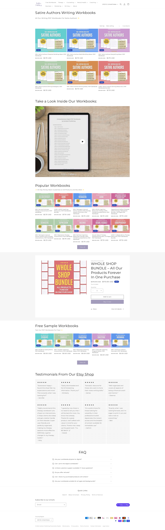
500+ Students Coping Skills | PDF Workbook (44, 350)
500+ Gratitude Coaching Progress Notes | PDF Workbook (99, 351)
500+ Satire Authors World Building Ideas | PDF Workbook (81, 55)
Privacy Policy (85, 495)
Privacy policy (75, 526)
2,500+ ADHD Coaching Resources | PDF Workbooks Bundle (62, 211)
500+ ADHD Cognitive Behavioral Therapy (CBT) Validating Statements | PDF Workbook (100, 211)
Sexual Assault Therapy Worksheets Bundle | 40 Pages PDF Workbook (101, 236)
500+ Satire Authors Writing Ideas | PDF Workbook (82, 86)
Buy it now (107, 302)
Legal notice (106, 526)
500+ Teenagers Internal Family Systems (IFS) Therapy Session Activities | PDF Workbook (82, 211)
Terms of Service (97, 495)
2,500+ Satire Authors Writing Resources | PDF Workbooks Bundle (112, 87)
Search (64, 495)
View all (82, 247)
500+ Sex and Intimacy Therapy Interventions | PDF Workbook (43, 211)
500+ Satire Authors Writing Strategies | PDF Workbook (48, 87)
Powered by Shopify (55, 526)
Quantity (93, 287)
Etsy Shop (85, 374)
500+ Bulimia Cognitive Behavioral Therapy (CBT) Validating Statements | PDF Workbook (81, 237)
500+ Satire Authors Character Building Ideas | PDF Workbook (50, 55)
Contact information (95, 526)
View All (82, 362)
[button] (61, 2)
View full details (116, 309)
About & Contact (73, 495)
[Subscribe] (64, 505)
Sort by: (102, 26)
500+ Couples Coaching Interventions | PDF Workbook (63, 350)
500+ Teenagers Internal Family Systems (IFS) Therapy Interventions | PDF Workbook (44, 236)
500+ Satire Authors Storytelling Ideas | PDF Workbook (111, 55)
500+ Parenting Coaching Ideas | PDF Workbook (81, 350)
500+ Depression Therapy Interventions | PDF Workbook (63, 235)
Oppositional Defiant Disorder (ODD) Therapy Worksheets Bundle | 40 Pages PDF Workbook (120, 211)
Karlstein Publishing (44, 526)
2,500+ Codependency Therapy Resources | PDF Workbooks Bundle (120, 236)
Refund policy (66, 526)
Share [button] (95, 309)
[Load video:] (82, 141)
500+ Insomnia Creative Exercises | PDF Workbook (119, 350)
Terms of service (84, 526)
